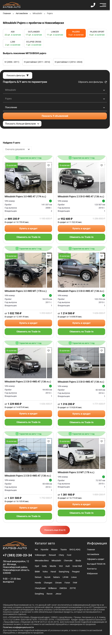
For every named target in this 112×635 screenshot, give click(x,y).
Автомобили (22, 13)
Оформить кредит (95, 559)
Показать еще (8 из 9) (54, 530)
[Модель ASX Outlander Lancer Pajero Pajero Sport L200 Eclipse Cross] (55, 98)
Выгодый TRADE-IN (96, 564)
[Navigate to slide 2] (25, 190)
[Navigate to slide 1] (22, 190)
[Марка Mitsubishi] (55, 90)
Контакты (92, 569)
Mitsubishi (37, 13)
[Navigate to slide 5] (34, 190)
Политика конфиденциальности (18, 627)
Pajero (50, 13)
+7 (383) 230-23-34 (17, 555)
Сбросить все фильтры (90, 82)
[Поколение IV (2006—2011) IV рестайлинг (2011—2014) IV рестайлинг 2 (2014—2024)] (55, 107)
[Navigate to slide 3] (28, 190)
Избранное (92, 573)
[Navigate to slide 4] (31, 190)
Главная (7, 13)
